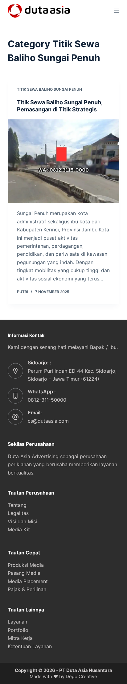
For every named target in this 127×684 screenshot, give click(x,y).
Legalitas (18, 513)
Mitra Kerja (20, 638)
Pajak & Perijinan (27, 589)
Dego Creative (81, 676)
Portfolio (18, 630)
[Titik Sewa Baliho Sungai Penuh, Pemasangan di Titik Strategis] (64, 161)
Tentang (17, 505)
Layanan (17, 622)
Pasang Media (24, 573)
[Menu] (116, 11)
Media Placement (28, 581)
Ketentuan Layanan (30, 646)
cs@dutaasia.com (48, 421)
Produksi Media (26, 565)
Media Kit (19, 529)
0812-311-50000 (47, 400)
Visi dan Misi (22, 521)
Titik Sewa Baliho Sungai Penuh (49, 89)
